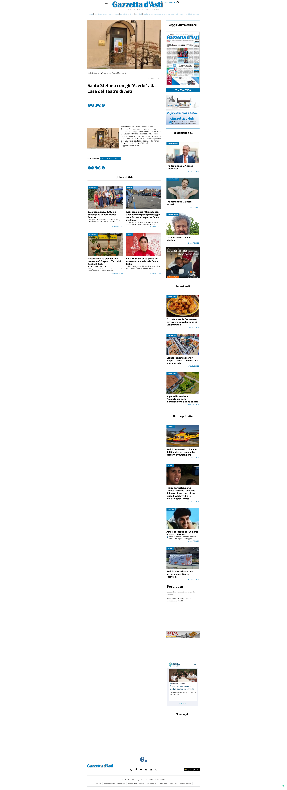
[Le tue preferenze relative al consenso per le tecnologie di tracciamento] (283, 786)
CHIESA (100, 14)
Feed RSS (98, 783)
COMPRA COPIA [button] (183, 90)
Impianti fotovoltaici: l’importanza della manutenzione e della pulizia (182, 399)
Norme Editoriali (152, 783)
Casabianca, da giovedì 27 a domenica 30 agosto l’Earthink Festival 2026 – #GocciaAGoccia (104, 262)
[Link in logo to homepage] (106, 766)
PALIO (95, 14)
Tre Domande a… (148, 14)
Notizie (90, 14)
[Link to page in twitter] (92, 105)
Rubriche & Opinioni (160, 14)
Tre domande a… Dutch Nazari (179, 203)
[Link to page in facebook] (89, 105)
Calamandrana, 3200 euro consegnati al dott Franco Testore (102, 214)
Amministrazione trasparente (136, 783)
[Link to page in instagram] (131, 769)
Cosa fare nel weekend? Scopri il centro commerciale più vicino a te (182, 360)
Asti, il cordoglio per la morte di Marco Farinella (182, 533)
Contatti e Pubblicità (109, 783)
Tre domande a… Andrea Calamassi (179, 167)
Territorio (138, 14)
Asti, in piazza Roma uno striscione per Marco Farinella (179, 574)
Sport (132, 14)
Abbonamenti (121, 783)
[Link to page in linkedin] (96, 105)
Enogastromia (124, 14)
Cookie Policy (173, 783)
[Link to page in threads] (103, 105)
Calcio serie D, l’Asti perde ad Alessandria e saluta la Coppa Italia (142, 261)
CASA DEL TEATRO (113, 158)
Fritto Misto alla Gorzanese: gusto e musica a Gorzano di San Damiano (181, 322)
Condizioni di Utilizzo (185, 783)
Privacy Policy (163, 783)
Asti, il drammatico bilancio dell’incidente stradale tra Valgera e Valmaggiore (181, 452)
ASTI (102, 158)
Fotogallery (180, 14)
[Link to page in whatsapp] (99, 105)
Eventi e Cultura (108, 14)
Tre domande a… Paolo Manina (178, 238)
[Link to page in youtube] (141, 769)
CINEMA (117, 14)
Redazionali (171, 14)
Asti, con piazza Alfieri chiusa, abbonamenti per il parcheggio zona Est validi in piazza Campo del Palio (143, 215)
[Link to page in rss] (146, 769)
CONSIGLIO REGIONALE (192, 14)
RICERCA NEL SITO (170, 2)
